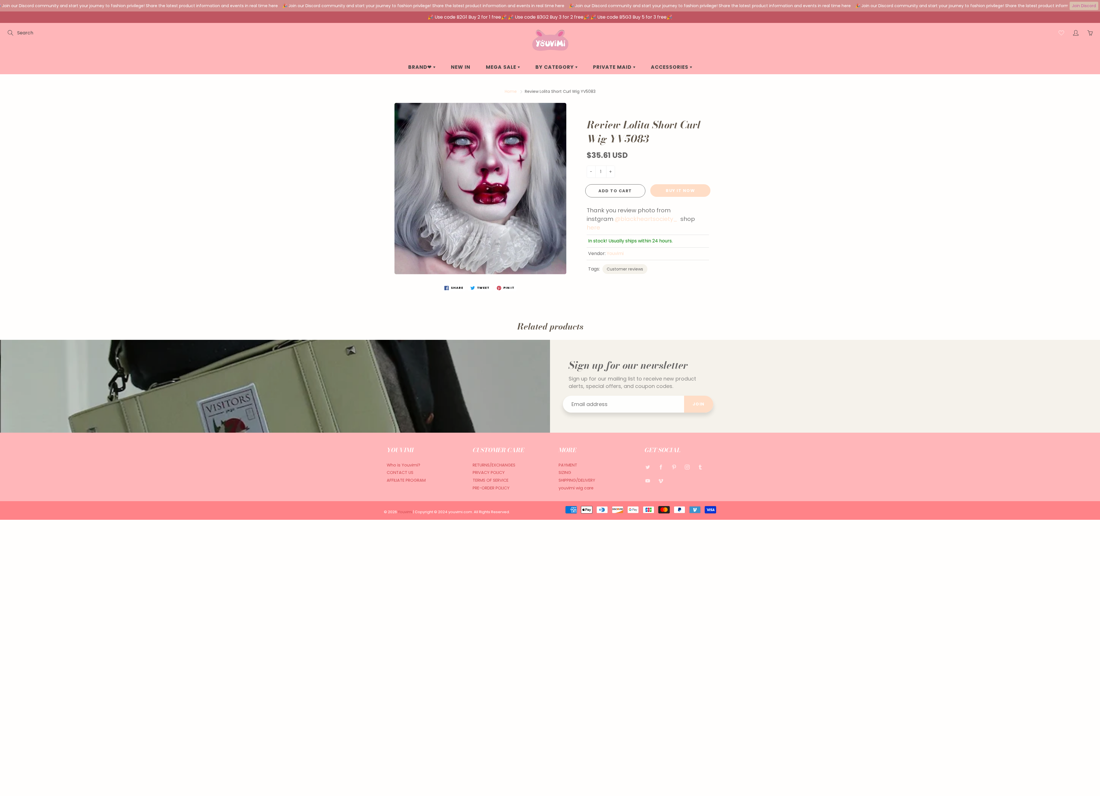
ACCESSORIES (670, 67)
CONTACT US (400, 472)
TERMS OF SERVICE (490, 480)
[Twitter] (648, 467)
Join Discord (1084, 6)
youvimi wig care (576, 488)
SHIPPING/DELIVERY (577, 480)
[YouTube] (648, 481)
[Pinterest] (674, 467)
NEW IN (460, 67)
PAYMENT (568, 465)
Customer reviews (625, 269)
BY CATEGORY (555, 67)
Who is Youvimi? (403, 465)
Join (699, 404)
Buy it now (680, 190)
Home (511, 91)
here (593, 227)
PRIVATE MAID (613, 67)
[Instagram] (687, 467)
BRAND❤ (420, 67)
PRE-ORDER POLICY (491, 488)
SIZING (565, 472)
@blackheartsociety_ (646, 219)
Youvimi (615, 253)
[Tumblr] (700, 467)
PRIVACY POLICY (489, 472)
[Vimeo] (661, 481)
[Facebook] (661, 467)
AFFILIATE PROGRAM (406, 480)
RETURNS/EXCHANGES (494, 465)
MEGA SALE (502, 67)
